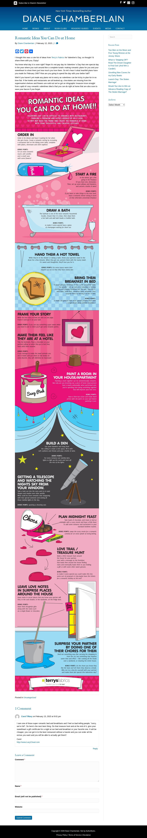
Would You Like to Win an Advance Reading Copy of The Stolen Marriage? (119, 89)
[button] (30, 3)
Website (18, 807)
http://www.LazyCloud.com (28, 742)
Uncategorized (30, 697)
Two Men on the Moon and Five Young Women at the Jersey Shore (119, 53)
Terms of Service (75, 835)
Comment (20, 760)
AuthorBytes (90, 831)
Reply (95, 749)
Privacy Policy (61, 835)
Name (18, 786)
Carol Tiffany (26, 716)
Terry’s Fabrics (57, 57)
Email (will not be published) (28, 796)
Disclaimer (87, 835)
